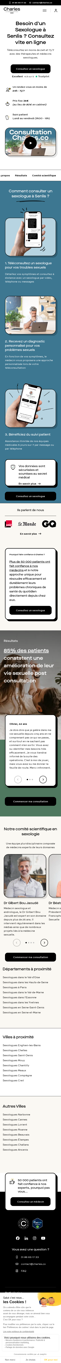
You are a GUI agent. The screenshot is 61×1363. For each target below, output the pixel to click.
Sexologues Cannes (15, 1119)
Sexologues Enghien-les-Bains (22, 1045)
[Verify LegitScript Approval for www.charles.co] (37, 1227)
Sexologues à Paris (15, 987)
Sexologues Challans (16, 1144)
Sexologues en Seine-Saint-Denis (23, 1007)
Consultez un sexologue (30, 68)
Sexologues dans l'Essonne (19, 997)
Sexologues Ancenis (15, 1149)
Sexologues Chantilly (16, 1065)
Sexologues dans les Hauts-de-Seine (25, 982)
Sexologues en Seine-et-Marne (22, 1012)
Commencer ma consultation (30, 801)
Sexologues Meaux (14, 1070)
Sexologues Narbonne (16, 1114)
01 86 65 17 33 (30, 1257)
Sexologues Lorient (15, 1124)
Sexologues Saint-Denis (18, 1055)
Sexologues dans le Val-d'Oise (21, 977)
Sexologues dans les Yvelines (21, 1002)
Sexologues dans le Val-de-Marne (23, 992)
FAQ (23, 1271)
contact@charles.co (33, 1264)
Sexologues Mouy (14, 1060)
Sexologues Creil (13, 1080)
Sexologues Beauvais (16, 1134)
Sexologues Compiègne (17, 1075)
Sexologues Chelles (15, 1050)
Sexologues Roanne (15, 1129)
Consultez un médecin (30, 1201)
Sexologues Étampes (16, 1139)
